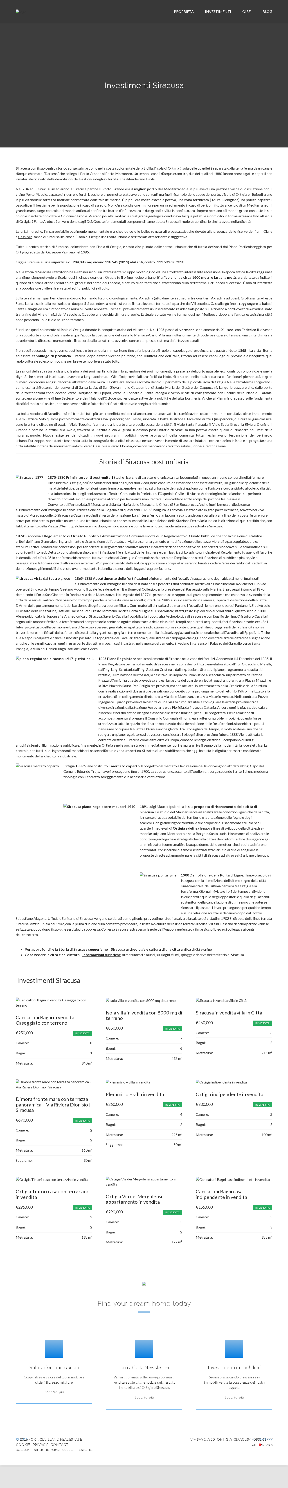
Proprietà (184, 11)
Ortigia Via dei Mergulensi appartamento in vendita (134, 1199)
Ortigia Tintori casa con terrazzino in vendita (53, 1194)
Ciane (267, 231)
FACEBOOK (22, 1449)
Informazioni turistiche (101, 954)
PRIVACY (39, 1444)
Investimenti (218, 11)
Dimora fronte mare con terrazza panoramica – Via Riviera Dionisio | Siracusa (53, 1104)
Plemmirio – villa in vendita (135, 1094)
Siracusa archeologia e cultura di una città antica (151, 949)
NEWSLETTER (85, 1449)
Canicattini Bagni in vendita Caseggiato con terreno (45, 1020)
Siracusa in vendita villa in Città (229, 1013)
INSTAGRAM (52, 1449)
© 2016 (22, 1439)
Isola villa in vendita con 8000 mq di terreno (144, 1015)
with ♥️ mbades (262, 1444)
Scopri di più (54, 1391)
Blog (267, 11)
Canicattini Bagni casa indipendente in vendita (221, 1194)
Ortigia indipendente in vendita (229, 1094)
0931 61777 (262, 1439)
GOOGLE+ (68, 1449)
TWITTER (37, 1449)
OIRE (246, 11)
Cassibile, (25, 237)
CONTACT (59, 1444)
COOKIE (23, 1444)
